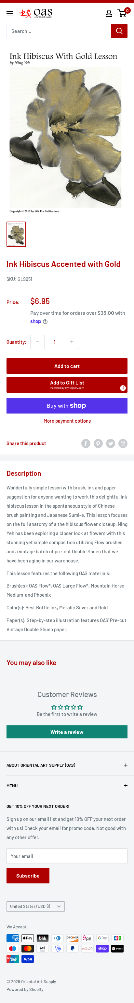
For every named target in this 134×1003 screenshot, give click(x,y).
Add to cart (67, 366)
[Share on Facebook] (85, 443)
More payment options (67, 421)
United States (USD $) (30, 906)
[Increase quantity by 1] (72, 342)
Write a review (67, 732)
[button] (67, 385)
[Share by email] (122, 443)
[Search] (119, 31)
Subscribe (28, 875)
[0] (122, 13)
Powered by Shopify (25, 989)
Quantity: (16, 342)
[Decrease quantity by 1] (37, 342)
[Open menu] (10, 13)
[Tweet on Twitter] (110, 443)
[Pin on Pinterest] (98, 443)
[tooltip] (123, 388)
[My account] (109, 13)
